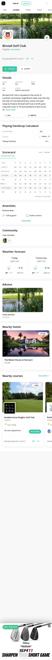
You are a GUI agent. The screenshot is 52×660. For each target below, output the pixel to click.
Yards (41, 152)
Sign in (15, 3)
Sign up (26, 3)
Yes (27, 59)
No (32, 59)
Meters (47, 152)
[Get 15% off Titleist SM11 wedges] (26, 641)
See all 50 (42, 375)
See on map (15, 50)
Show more (26, 221)
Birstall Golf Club (8, 156)
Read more (11, 110)
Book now (35, 432)
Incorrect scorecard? (43, 196)
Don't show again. (26, 658)
